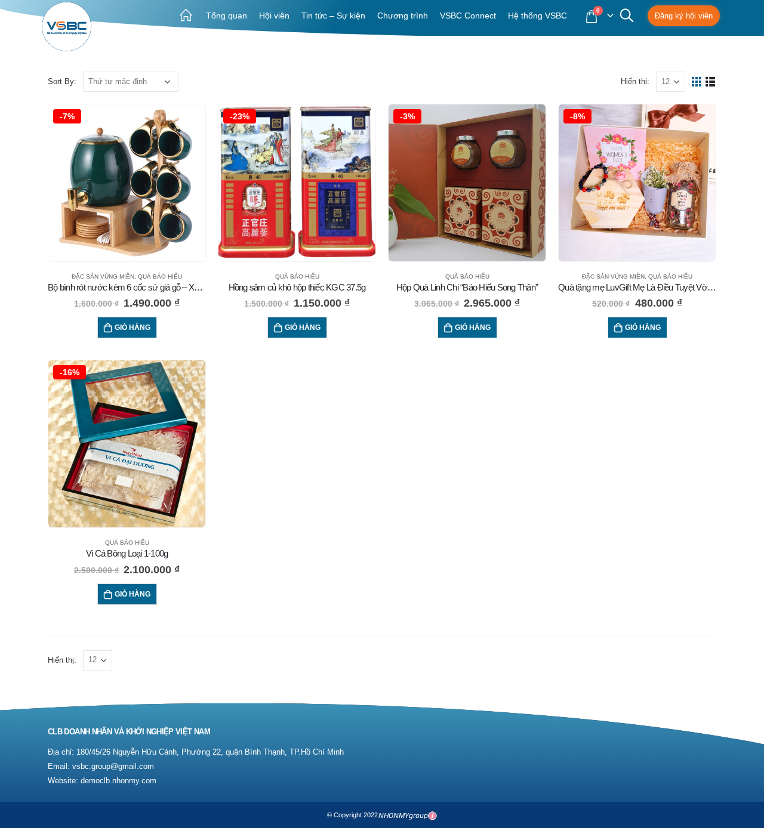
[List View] (710, 82)
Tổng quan (226, 15)
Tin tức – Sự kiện (333, 15)
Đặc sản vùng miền (103, 276)
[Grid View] (697, 82)
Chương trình (402, 15)
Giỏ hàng (132, 327)
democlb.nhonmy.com (118, 781)
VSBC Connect (468, 15)
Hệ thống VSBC (537, 15)
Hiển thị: (635, 81)
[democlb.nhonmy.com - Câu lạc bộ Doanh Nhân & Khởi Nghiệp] (66, 26)
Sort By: (62, 81)
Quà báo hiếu (160, 276)
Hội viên (274, 15)
